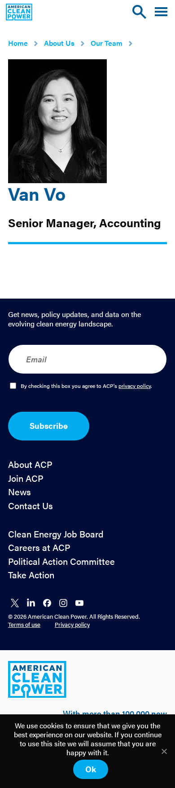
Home (18, 43)
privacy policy (134, 386)
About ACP (30, 464)
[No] (163, 751)
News (19, 492)
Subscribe (49, 425)
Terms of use (24, 624)
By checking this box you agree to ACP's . (86, 386)
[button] (161, 12)
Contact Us (30, 506)
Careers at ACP (39, 547)
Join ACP (26, 478)
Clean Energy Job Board (56, 534)
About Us (59, 43)
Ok (90, 769)
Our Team (106, 43)
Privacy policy (72, 624)
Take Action (31, 575)
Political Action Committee (61, 561)
